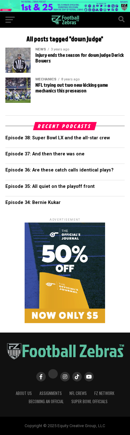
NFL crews (78, 393)
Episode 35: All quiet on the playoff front (50, 186)
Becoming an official (46, 401)
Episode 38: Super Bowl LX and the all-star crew (57, 138)
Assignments (50, 393)
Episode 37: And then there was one (45, 154)
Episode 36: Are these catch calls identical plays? (59, 170)
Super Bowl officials (89, 401)
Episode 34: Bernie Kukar (33, 202)
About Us (24, 393)
